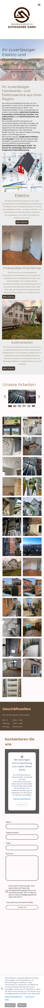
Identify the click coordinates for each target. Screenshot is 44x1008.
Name (8, 822)
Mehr (7, 999)
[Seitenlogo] (22, 17)
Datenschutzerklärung (22, 799)
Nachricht (9, 854)
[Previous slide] (5, 396)
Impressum (29, 996)
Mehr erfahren (22, 222)
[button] (10, 406)
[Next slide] (39, 396)
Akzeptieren (22, 804)
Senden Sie (22, 907)
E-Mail (8, 843)
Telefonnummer (12, 832)
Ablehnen (22, 1005)
